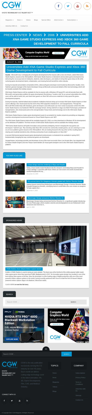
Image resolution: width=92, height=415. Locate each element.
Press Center (16, 35)
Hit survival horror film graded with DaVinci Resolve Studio (55, 181)
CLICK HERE (9, 284)
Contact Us (24, 26)
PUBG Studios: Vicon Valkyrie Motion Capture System (24, 269)
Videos (28, 20)
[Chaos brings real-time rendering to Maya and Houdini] (15, 169)
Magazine (56, 382)
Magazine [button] (9, 20)
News (38, 35)
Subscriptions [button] (71, 20)
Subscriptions (80, 373)
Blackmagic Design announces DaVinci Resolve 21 (45, 198)
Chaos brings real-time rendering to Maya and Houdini (46, 165)
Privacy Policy (80, 377)
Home (55, 373)
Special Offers (46, 20)
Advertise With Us (11, 26)
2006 (51, 35)
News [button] (19, 20)
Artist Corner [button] (58, 20)
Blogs (36, 20)
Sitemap (78, 395)
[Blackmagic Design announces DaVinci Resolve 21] (15, 202)
